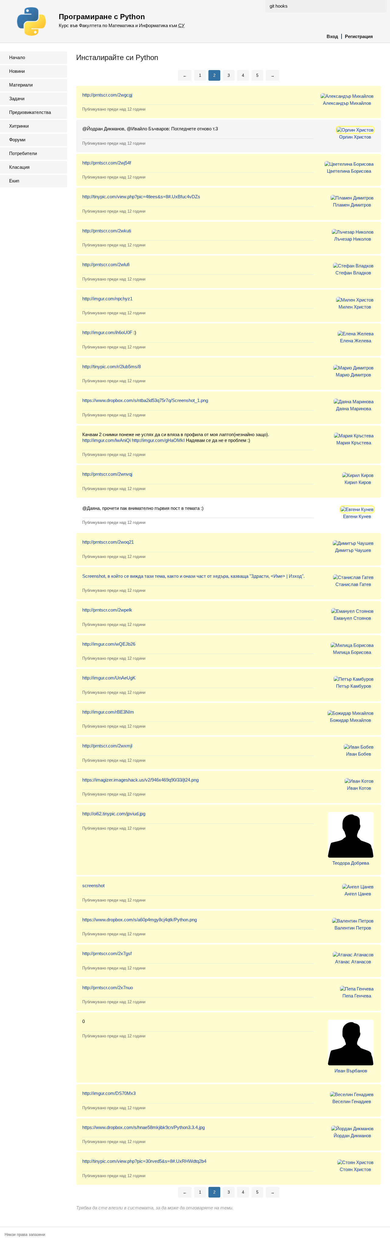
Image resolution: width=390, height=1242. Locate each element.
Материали (21, 84)
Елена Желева (355, 340)
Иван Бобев (358, 754)
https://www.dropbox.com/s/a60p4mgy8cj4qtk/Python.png (139, 919)
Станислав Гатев (353, 584)
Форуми (17, 139)
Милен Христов (355, 306)
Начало (17, 57)
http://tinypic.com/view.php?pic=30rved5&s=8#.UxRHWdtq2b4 (144, 1161)
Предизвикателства (30, 112)
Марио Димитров (353, 374)
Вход (332, 36)
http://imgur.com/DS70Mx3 (109, 1093)
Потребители (23, 153)
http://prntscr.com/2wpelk (107, 609)
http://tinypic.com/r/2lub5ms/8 (111, 366)
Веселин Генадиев (351, 1101)
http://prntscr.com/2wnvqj (107, 474)
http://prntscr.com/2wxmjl (107, 745)
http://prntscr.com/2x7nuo (107, 987)
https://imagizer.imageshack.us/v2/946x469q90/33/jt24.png (140, 779)
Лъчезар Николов (352, 239)
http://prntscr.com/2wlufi (105, 264)
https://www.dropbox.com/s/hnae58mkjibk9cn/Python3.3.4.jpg (143, 1127)
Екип (14, 180)
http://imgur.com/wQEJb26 (108, 644)
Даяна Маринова (353, 408)
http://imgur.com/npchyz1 (107, 298)
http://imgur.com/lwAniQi (106, 440)
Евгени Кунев (357, 516)
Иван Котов (359, 788)
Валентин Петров (353, 927)
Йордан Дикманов (352, 1135)
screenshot (93, 885)
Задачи (16, 98)
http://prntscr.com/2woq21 (108, 542)
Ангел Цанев (358, 893)
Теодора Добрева (350, 863)
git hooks (279, 6)
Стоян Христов (355, 1169)
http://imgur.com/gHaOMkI (158, 440)
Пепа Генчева (356, 995)
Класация (19, 167)
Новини (17, 71)
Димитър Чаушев (353, 550)
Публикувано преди (113, 109)
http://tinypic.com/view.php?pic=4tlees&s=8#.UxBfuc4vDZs (141, 196)
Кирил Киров (358, 482)
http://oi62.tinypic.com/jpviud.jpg (113, 813)
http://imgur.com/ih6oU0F (107, 332)
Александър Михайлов (347, 103)
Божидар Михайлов (350, 720)
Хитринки (19, 126)
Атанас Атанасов (353, 961)
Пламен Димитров (352, 204)
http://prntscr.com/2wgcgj (107, 94)
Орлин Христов (355, 136)
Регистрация (359, 36)
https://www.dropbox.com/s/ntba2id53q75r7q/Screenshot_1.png (145, 400)
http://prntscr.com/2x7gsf (107, 953)
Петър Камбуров (353, 686)
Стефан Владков (353, 272)
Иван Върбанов (351, 1070)
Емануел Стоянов (352, 618)
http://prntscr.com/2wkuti (106, 230)
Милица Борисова (352, 652)
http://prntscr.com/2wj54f (106, 162)
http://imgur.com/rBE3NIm (108, 712)
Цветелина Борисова (349, 171)
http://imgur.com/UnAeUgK (109, 677)
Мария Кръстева (353, 442)
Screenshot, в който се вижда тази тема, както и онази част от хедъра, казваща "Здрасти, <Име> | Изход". (193, 576)
